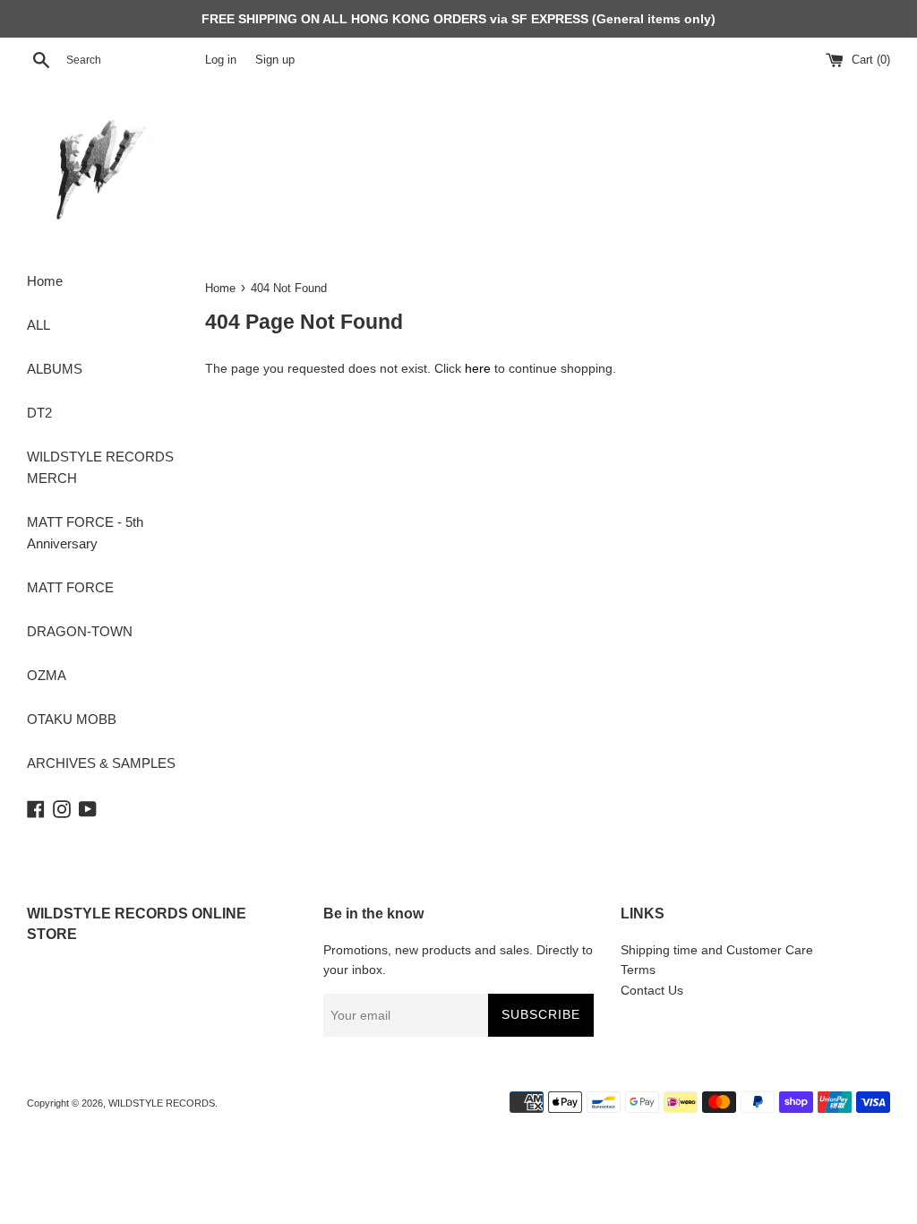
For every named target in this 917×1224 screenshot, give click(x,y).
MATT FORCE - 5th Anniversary (85, 532)
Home (45, 281)
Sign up (275, 60)
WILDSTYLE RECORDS (161, 1103)
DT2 (39, 412)
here (478, 368)
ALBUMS (54, 368)
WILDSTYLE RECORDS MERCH (100, 467)
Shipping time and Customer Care (717, 950)
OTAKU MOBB (71, 719)
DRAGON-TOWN (80, 631)
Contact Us (652, 990)
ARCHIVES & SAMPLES (101, 763)
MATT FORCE (70, 587)
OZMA (46, 675)
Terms (638, 969)
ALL (38, 324)
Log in (220, 60)
